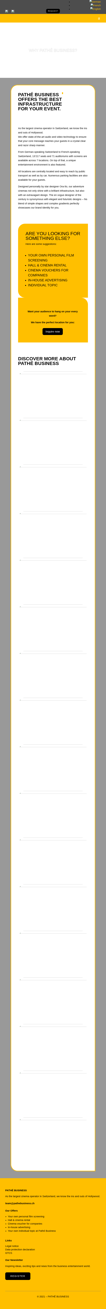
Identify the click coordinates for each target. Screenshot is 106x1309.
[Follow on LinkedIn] (47, 1302)
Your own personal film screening (26, 1216)
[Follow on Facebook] (53, 1302)
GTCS (8, 1253)
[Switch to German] (95, 1)
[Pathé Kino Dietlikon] (53, 653)
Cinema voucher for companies (25, 1223)
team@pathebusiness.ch (20, 1203)
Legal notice (12, 1246)
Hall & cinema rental (47, 265)
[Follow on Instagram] (58, 1302)
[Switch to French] (96, 5)
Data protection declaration (20, 1249)
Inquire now (53, 331)
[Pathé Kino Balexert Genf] (53, 606)
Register (17, 1276)
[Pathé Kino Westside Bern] (53, 373)
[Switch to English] (95, 9)
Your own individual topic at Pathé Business (32, 1231)
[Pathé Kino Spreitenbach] (53, 419)
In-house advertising (47, 280)
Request (53, 11)
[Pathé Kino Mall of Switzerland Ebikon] (53, 839)
